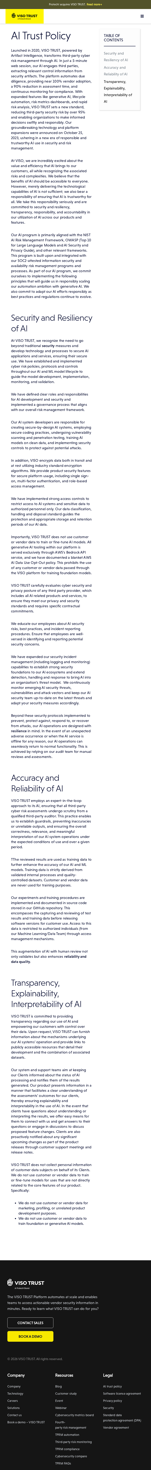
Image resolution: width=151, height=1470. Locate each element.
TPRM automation (67, 1435)
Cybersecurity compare (71, 1456)
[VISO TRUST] (25, 1283)
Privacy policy (112, 1401)
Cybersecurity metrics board (74, 1415)
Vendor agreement (116, 1427)
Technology (15, 1393)
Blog (58, 1386)
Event (59, 1401)
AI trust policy (112, 1386)
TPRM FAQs (63, 1463)
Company (13, 1386)
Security (108, 1408)
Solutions (13, 1408)
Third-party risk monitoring (73, 1442)
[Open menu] (142, 16)
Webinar (61, 1408)
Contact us (14, 1415)
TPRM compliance (67, 1449)
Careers (12, 1401)
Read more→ (94, 4)
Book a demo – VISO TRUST (26, 1422)
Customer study (66, 1393)
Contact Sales (30, 1323)
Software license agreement (122, 1393)
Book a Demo (30, 1336)
